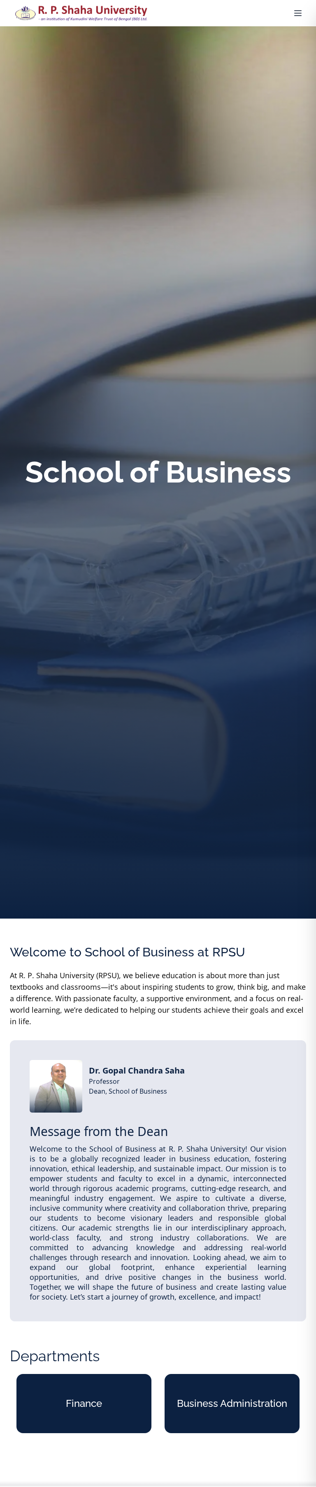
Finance (84, 1403)
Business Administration (232, 1403)
